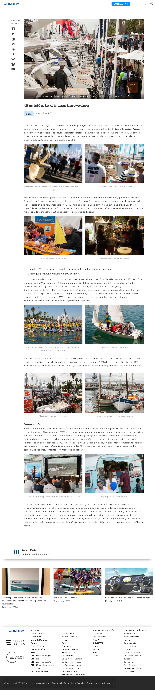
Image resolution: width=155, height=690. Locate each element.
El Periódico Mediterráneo (42, 665)
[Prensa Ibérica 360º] (15, 657)
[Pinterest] (13, 49)
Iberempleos (130, 646)
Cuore (95, 646)
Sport (64, 643)
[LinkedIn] (13, 39)
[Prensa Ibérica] (15, 642)
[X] (13, 34)
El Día (33, 652)
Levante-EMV (68, 633)
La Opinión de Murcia (71, 665)
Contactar (121, 4)
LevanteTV (97, 633)
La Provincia (67, 655)
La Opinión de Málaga (71, 662)
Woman (96, 649)
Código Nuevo (130, 662)
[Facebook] (13, 29)
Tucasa (127, 658)
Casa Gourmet (130, 665)
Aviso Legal (44, 683)
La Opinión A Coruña (71, 668)
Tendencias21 (130, 633)
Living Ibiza (129, 671)
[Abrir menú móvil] (99, 4)
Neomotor (129, 649)
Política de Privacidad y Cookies (68, 683)
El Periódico (36, 658)
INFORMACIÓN (38, 649)
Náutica (28, 114)
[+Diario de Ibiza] (10, 3)
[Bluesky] (13, 64)
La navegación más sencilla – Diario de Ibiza (127, 597)
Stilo (95, 652)
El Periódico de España (41, 662)
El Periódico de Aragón (41, 655)
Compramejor (130, 643)
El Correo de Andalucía (72, 652)
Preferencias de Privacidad (101, 683)
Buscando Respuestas (133, 668)
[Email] (13, 69)
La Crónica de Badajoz (40, 671)
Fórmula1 (128, 640)
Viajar (95, 655)
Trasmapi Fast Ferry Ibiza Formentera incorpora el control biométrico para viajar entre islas (24, 600)
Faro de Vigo (36, 668)
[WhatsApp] (13, 44)
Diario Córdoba (37, 646)
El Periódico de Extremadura (74, 674)
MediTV (96, 640)
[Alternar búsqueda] (144, 3)
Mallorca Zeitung (69, 636)
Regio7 (65, 640)
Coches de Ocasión (132, 655)
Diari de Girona (37, 633)
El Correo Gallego (70, 649)
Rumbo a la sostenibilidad (67, 597)
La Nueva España (69, 671)
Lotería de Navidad (132, 652)
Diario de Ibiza (37, 636)
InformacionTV (99, 636)
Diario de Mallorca (39, 640)
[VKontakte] (13, 59)
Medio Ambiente (131, 636)
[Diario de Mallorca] (15, 630)
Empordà (35, 643)
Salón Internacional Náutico (127, 129)
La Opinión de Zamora (72, 658)
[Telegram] (13, 54)
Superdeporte (68, 646)
